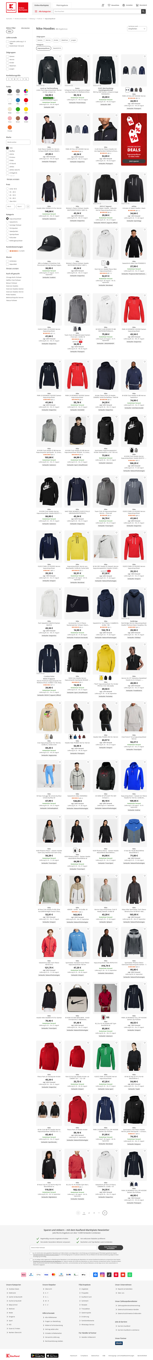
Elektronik (12, 1293)
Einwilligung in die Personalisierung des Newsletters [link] (47, 1261)
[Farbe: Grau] (136, 89)
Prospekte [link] (84, 1293)
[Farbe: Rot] (140, 89)
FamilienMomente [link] (87, 1321)
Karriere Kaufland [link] (124, 1326)
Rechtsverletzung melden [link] (54, 1341)
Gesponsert (40, 85)
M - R (47, 1301)
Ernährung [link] (85, 1317)
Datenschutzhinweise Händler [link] (128, 1309)
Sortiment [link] (84, 1301)
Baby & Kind (13, 1305)
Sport (11, 1321)
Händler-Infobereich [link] (88, 1337)
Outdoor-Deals (14, 1289)
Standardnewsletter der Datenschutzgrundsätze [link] (46, 1254)
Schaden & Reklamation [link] (53, 1333)
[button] (40, 40)
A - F (46, 1293)
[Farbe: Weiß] (103, 262)
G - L (46, 1297)
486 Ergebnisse (61, 29)
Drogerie (12, 1317)
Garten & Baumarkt (15, 1297)
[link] (62, 5)
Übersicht (48, 1289)
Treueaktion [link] (85, 1309)
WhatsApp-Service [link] (87, 1325)
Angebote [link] (84, 1289)
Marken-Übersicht (15, 1332)
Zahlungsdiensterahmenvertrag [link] (129, 1305)
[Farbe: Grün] (71, 736)
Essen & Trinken (14, 1328)
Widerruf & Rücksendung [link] (54, 1325)
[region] (19, 147)
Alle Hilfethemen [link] (51, 1317)
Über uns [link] (121, 1293)
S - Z (46, 1305)
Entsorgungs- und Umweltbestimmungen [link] (121, 1356)
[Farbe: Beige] (47, 736)
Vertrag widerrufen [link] (51, 1329)
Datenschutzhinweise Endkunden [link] (129, 1313)
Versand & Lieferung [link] (52, 1337)
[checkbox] (17, 42)
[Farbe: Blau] (132, 89)
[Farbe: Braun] (84, 736)
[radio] (17, 188)
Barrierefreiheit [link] (142, 1356)
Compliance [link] (84, 1356)
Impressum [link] (73, 1356)
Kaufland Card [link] (86, 1297)
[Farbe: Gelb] (101, 677)
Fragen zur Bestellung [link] (52, 1321)
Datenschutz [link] (95, 1356)
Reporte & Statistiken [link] (125, 1289)
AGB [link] (104, 1356)
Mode (11, 1313)
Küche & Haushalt (15, 1301)
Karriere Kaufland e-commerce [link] (128, 1330)
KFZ (10, 1325)
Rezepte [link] (84, 1305)
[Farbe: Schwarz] (127, 89)
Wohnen (12, 1309)
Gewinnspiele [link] (86, 1313)
